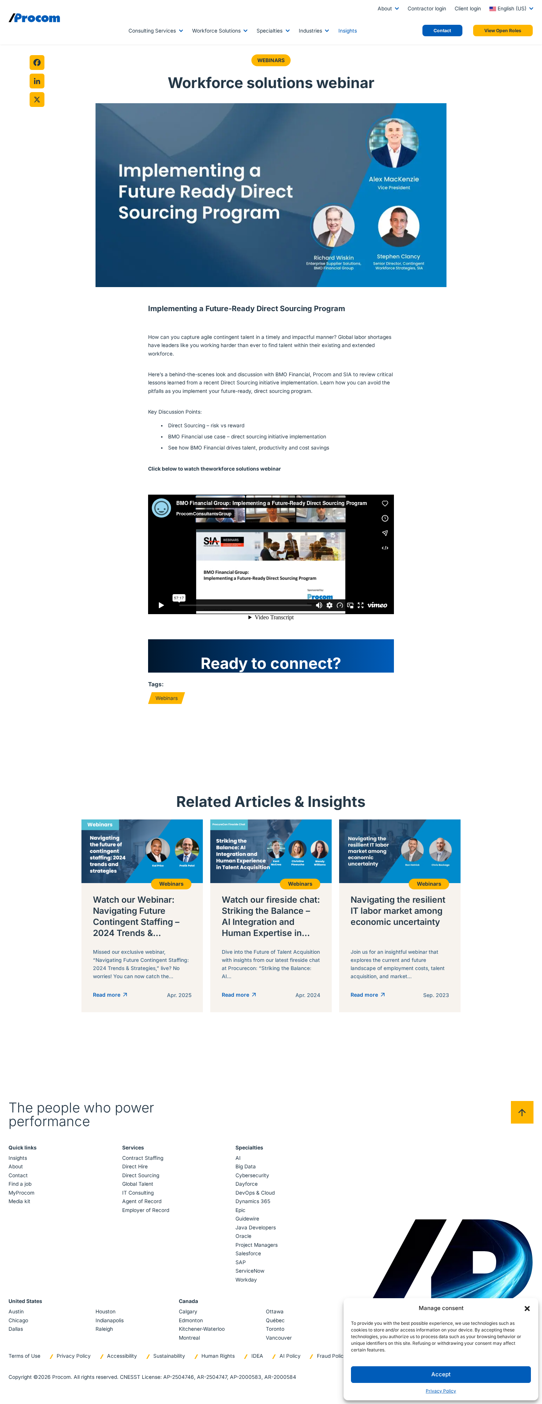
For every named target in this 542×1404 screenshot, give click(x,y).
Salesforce (248, 1253)
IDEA (257, 1356)
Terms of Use (24, 1356)
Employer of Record (145, 1210)
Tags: (156, 684)
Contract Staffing (142, 1158)
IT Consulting (138, 1193)
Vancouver (279, 1338)
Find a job (20, 1184)
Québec (275, 1320)
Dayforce (246, 1184)
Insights (347, 31)
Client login (468, 8)
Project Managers (256, 1245)
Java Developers (255, 1227)
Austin (16, 1311)
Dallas (16, 1329)
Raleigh (104, 1329)
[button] (527, 1308)
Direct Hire (135, 1166)
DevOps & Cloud (255, 1193)
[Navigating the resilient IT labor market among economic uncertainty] (400, 915)
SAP (240, 1262)
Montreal (189, 1338)
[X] (37, 99)
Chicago (18, 1320)
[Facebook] (37, 62)
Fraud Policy (332, 1356)
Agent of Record (141, 1201)
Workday (246, 1280)
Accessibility (122, 1356)
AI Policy (290, 1356)
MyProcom (21, 1193)
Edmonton (191, 1320)
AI (238, 1158)
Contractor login (427, 8)
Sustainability (169, 1356)
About (385, 8)
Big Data (245, 1166)
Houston (106, 1311)
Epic (240, 1210)
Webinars (271, 60)
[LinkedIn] (37, 81)
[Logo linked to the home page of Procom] (34, 18)
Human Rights (218, 1356)
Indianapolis (110, 1320)
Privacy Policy (441, 1391)
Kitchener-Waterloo (202, 1329)
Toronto (275, 1329)
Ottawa (275, 1311)
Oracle (243, 1236)
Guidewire (247, 1219)
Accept (441, 1374)
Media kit (19, 1201)
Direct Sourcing (140, 1175)
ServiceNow (249, 1271)
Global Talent (137, 1184)
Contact (18, 1175)
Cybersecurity (252, 1175)
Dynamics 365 (252, 1201)
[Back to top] (522, 1112)
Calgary (188, 1311)
